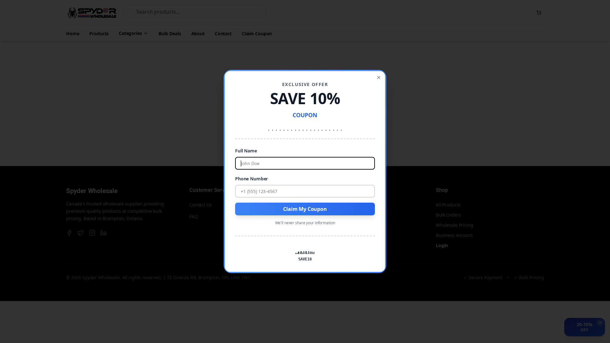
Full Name (246, 151)
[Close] (378, 77)
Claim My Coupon (305, 208)
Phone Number (251, 179)
